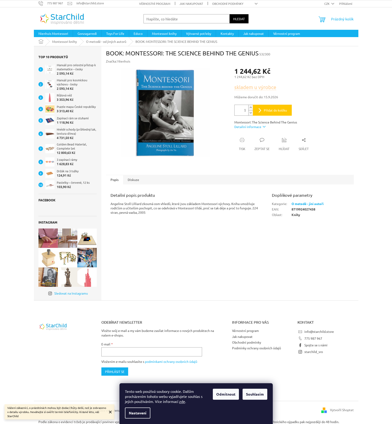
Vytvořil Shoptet (342, 410)
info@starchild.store (319, 331)
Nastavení (137, 412)
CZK (327, 3)
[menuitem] (53, 33)
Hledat (239, 19)
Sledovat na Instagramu (71, 293)
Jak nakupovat (191, 3)
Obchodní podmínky (227, 3)
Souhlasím (255, 394)
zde (182, 401)
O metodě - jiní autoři (308, 204)
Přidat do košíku (275, 110)
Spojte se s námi (315, 345)
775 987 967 (313, 338)
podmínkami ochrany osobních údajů (171, 361)
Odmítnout (225, 394)
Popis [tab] (115, 180)
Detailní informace (247, 127)
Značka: (118, 61)
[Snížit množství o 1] (250, 112)
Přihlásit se (114, 371)
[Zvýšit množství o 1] (250, 107)
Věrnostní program (154, 3)
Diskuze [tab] (133, 180)
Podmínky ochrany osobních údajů (256, 348)
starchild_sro (313, 352)
